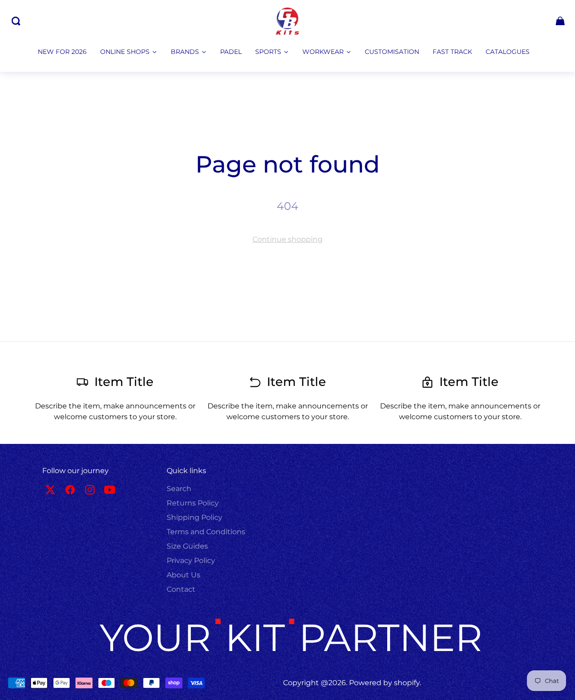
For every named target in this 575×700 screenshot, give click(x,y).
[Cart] (560, 21)
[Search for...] (16, 21)
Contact (181, 589)
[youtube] (110, 490)
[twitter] (50, 490)
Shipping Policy (194, 517)
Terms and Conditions (206, 531)
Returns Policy (193, 503)
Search (179, 488)
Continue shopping (287, 239)
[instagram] (90, 490)
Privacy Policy (191, 560)
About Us (183, 575)
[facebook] (70, 490)
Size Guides (187, 546)
